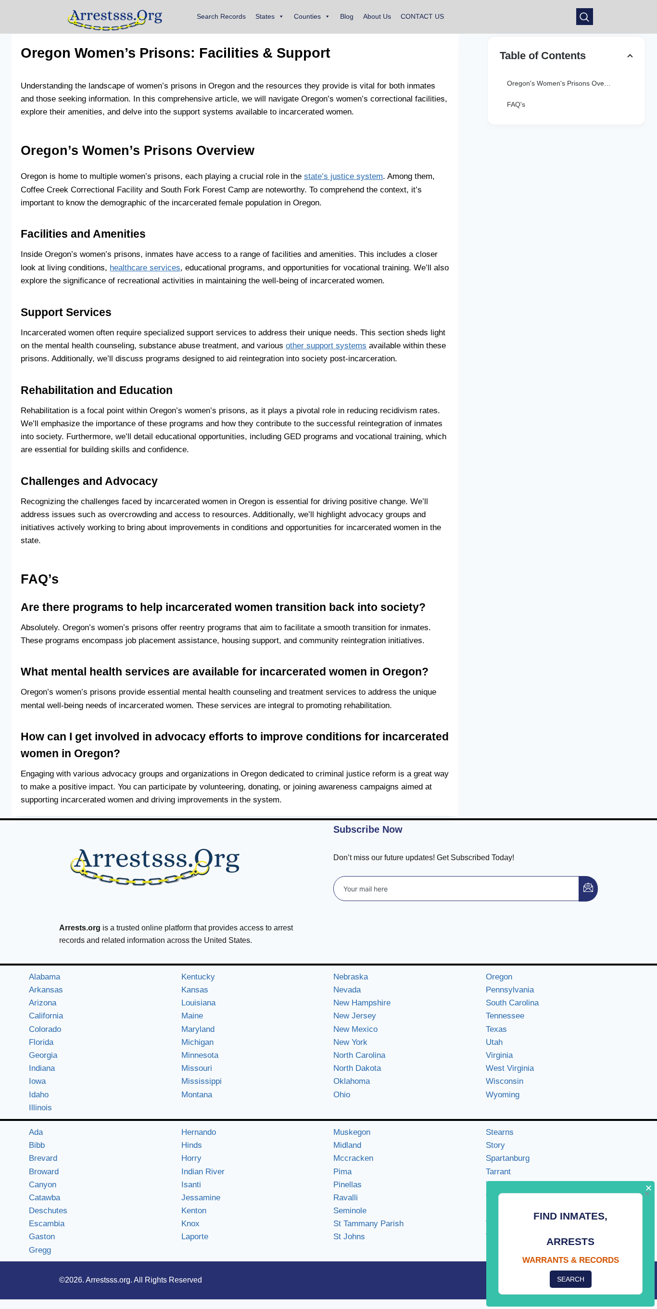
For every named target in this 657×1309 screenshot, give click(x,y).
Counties (307, 16)
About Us (377, 16)
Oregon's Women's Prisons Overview (563, 83)
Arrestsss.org (108, 1280)
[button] (584, 16)
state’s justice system (343, 176)
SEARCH (570, 1279)
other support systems (326, 345)
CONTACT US (422, 16)
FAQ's (516, 104)
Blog (347, 16)
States (265, 16)
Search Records (221, 16)
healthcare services (145, 267)
